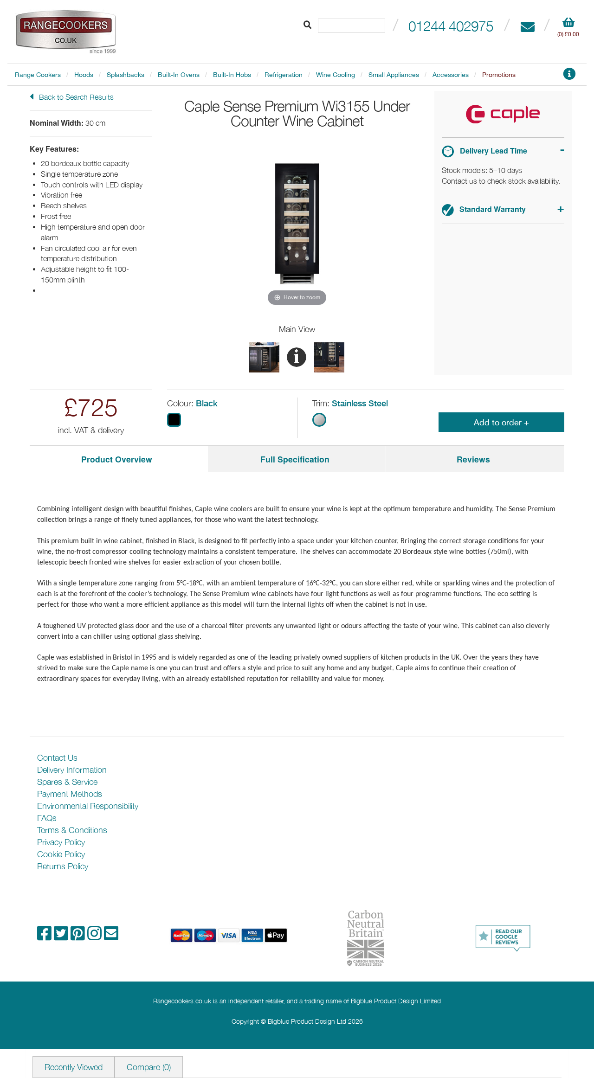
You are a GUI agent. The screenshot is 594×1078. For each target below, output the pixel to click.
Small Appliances (393, 74)
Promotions (499, 74)
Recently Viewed (74, 1067)
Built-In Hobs (232, 74)
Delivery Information (72, 770)
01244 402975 (450, 26)
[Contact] (527, 26)
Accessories (451, 74)
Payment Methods (69, 794)
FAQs (47, 818)
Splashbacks (125, 74)
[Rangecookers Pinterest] (79, 936)
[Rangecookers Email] (111, 936)
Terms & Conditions (72, 830)
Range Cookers (38, 74)
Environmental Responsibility (87, 806)
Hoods (83, 74)
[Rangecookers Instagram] (95, 936)
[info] (569, 76)
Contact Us (57, 758)
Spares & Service (67, 782)
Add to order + (501, 422)
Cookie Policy (61, 854)
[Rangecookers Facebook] (45, 936)
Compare (149, 1067)
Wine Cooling (335, 74)
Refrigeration (284, 74)
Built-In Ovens (179, 74)
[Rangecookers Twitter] (62, 936)
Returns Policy (62, 866)
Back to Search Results (75, 97)
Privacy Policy (61, 842)
